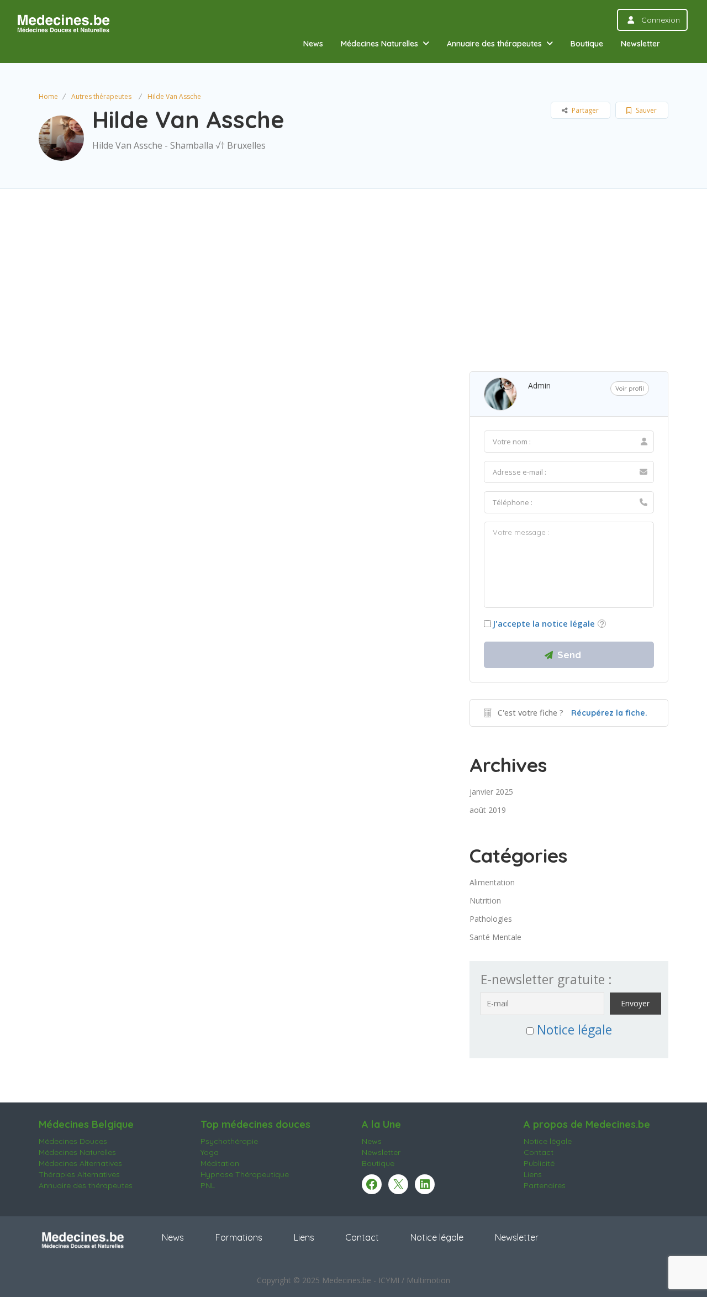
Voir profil (629, 388)
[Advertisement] (353, 294)
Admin (539, 385)
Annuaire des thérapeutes (494, 44)
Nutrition (485, 900)
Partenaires (545, 1185)
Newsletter (640, 44)
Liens (533, 1174)
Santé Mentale (495, 937)
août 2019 (487, 810)
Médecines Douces (73, 1141)
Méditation (220, 1163)
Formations (238, 1237)
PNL (208, 1185)
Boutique (587, 44)
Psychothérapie (229, 1141)
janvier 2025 (491, 791)
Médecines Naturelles (379, 44)
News (313, 44)
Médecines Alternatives (80, 1163)
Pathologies (490, 918)
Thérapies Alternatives (79, 1174)
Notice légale (574, 1029)
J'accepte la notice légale (544, 623)
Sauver (645, 110)
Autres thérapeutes (101, 96)
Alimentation (492, 882)
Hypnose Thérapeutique (245, 1174)
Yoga (210, 1152)
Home (48, 96)
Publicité (539, 1163)
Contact (538, 1152)
